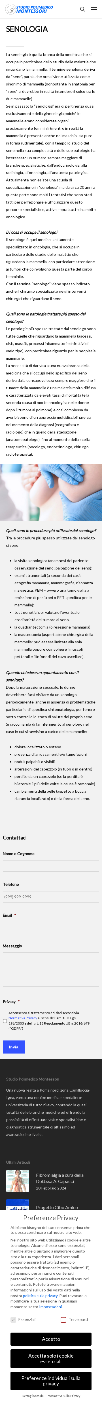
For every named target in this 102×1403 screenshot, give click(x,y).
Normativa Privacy (22, 1018)
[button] (94, 9)
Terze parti (78, 1319)
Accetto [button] (51, 1339)
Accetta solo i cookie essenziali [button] (51, 1358)
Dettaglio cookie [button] (33, 1396)
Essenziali (26, 1319)
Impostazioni (50, 1306)
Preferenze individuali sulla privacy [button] (50, 1381)
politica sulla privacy (40, 1295)
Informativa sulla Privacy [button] (63, 1396)
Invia (13, 1047)
